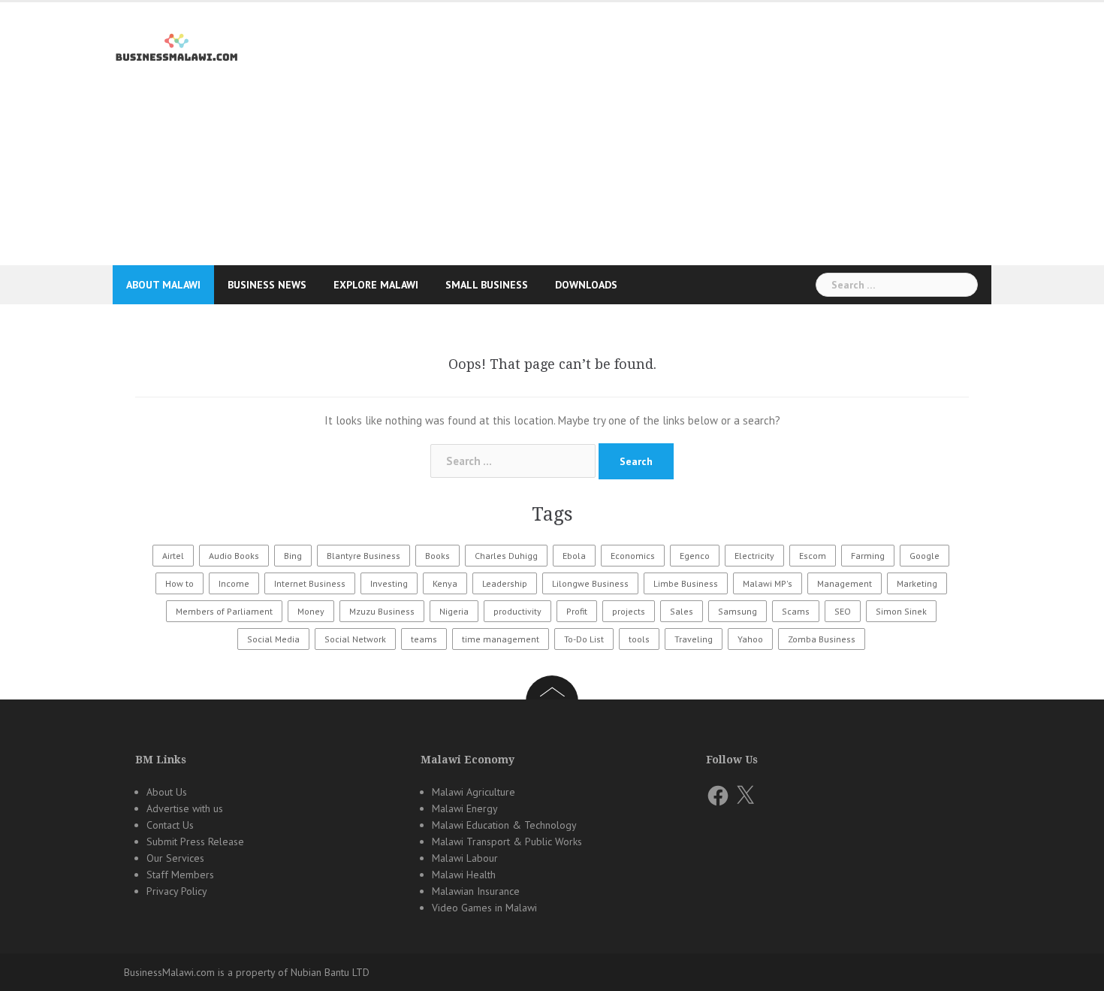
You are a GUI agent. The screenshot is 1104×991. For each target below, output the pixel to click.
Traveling (693, 639)
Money (310, 611)
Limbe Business (685, 583)
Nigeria (454, 611)
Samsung (737, 611)
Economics (633, 555)
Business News (267, 285)
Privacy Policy (176, 891)
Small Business (486, 285)
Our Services (175, 858)
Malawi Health (464, 874)
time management (500, 639)
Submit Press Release (195, 841)
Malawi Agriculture (473, 792)
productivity (517, 611)
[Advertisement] (552, 168)
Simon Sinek (901, 611)
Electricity (754, 555)
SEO (842, 611)
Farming (868, 555)
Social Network (355, 639)
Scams (796, 611)
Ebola (574, 555)
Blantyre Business (363, 555)
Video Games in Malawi (484, 907)
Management (844, 583)
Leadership (504, 583)
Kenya (445, 583)
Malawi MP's (767, 583)
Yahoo (750, 639)
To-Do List (584, 639)
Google (924, 555)
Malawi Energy (465, 808)
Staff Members (180, 874)
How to (179, 583)
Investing (389, 583)
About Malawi (163, 285)
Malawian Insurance (476, 891)
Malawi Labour (465, 858)
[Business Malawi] (178, 45)
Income (234, 583)
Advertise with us (184, 808)
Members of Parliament (224, 611)
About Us (166, 792)
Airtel (173, 555)
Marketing (917, 583)
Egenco (695, 555)
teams (424, 639)
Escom (812, 555)
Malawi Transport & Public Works (507, 841)
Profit (576, 611)
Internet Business (309, 583)
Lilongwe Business (590, 583)
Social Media (273, 639)
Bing (293, 555)
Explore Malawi (375, 285)
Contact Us (170, 825)
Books (437, 555)
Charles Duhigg (506, 555)
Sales (681, 611)
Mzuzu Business (382, 611)
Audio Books (234, 555)
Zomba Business (821, 639)
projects (628, 611)
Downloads (586, 285)
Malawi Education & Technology (504, 825)
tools (639, 639)
